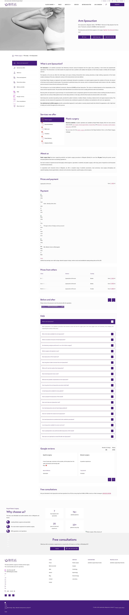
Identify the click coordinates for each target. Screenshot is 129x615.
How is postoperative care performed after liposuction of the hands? (58, 430)
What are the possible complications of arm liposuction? (55, 379)
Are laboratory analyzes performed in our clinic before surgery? (57, 345)
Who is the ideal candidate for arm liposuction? (53, 334)
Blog (117, 0)
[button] (50, 4)
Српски (104, 0)
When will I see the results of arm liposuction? (53, 368)
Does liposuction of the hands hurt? (50, 356)
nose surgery (75, 124)
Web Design (9, 607)
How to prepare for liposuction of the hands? (52, 396)
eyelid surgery (111, 124)
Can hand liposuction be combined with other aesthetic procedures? (58, 419)
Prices (59, 4)
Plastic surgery (18, 55)
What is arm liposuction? (47, 321)
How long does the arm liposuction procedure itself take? (55, 385)
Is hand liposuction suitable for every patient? (52, 391)
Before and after (86, 4)
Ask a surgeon (98, 4)
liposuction (68, 126)
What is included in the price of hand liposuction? (53, 339)
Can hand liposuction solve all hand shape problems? (54, 408)
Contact (121, 0)
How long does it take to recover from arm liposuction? (55, 362)
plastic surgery (80, 130)
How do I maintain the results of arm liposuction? (53, 413)
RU (112, 0)
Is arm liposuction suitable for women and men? (53, 425)
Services (76, 4)
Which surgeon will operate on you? (50, 351)
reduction (99, 124)
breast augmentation (84, 124)
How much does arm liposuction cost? (51, 402)
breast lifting (92, 124)
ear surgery (105, 124)
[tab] (52, 119)
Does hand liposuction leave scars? (50, 374)
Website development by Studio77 (23, 607)
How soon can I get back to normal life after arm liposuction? (56, 436)
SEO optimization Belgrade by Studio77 (106, 607)
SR (109, 0)
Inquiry (117, 4)
